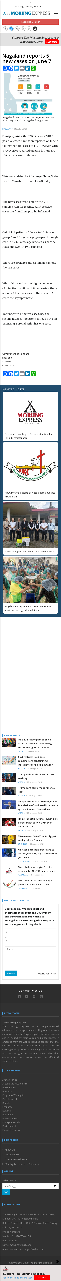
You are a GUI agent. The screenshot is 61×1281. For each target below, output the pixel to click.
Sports (22, 830)
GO (6, 1191)
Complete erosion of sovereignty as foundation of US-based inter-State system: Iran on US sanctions (38, 805)
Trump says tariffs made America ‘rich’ (36, 789)
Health (21, 769)
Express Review (11, 1129)
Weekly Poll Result (47, 973)
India (20, 751)
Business (23, 844)
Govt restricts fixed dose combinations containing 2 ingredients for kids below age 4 (35, 760)
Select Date (9, 1180)
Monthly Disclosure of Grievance (22, 1164)
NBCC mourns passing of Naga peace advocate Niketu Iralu (35, 882)
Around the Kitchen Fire (15, 1083)
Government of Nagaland (15, 353)
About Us (10, 1149)
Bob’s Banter (9, 1087)
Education (7, 1114)
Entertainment (10, 1118)
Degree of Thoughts (13, 1095)
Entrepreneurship (11, 1122)
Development (9, 1099)
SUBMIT (11, 973)
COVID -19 (8, 365)
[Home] (27, 12)
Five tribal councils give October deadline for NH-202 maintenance (36, 869)
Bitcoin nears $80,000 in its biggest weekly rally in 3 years (37, 838)
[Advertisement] (21, 639)
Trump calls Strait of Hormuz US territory (36, 776)
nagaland (7, 357)
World (21, 782)
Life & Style (24, 861)
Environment (9, 1126)
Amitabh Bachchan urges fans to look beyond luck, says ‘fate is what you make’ (37, 853)
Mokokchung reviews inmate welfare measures (30, 551)
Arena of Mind (9, 1079)
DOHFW (6, 361)
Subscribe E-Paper (30, 21)
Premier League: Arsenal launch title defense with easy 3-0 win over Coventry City (38, 822)
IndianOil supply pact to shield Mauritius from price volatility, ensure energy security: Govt (35, 743)
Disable (6, 1102)
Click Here (51, 41)
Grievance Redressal (16, 1159)
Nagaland (7, 129)
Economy (7, 1106)
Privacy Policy (12, 1154)
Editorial (6, 1110)
